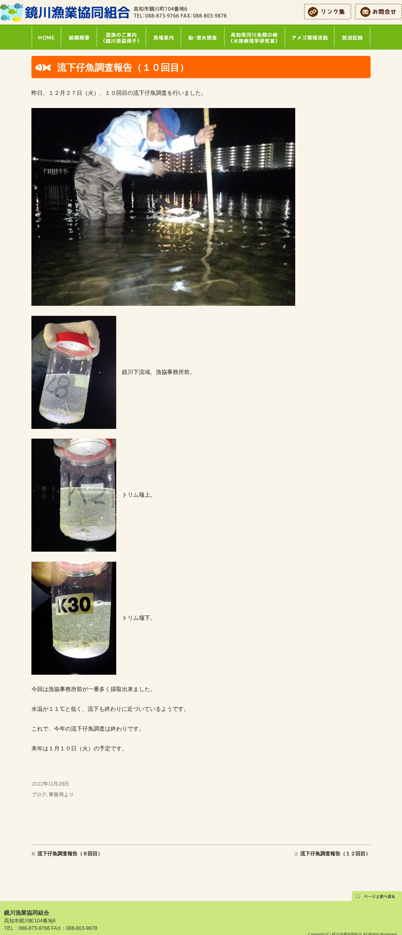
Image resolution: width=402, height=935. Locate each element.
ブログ (38, 794)
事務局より (61, 794)
